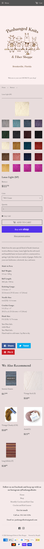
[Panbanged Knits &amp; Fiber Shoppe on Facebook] (19, 528)
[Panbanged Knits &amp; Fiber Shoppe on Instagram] (23, 528)
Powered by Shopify (34, 535)
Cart (40, 3)
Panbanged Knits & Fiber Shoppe (16, 535)
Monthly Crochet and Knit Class (22, 501)
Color (4, 193)
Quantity (4, 204)
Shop (22, 498)
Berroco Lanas (13, 251)
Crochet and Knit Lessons (22, 505)
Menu (7, 3)
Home (4, 87)
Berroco (12, 87)
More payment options (22, 236)
